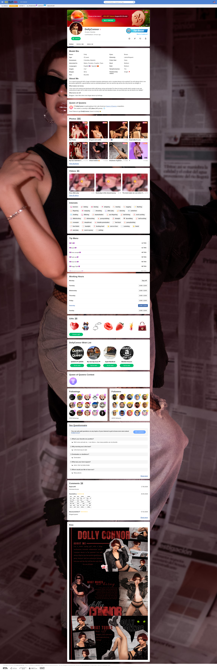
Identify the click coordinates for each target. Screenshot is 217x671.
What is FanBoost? (142, 34)
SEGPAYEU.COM (39, 665)
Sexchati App (51, 6)
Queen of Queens (111, 106)
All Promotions (31, 6)
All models (5, 6)
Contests (40, 6)
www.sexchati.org (20, 665)
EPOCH (31, 665)
